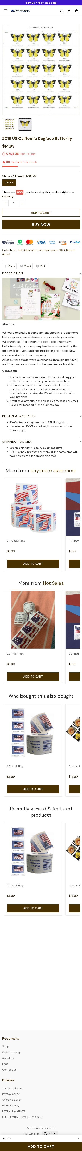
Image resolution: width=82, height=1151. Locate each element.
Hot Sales (24, 250)
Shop (5, 1046)
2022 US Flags (16, 541)
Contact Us (9, 1069)
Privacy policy (11, 1094)
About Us (8, 1058)
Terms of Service (12, 1088)
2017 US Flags (15, 653)
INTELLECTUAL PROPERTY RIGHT (22, 1117)
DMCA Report (32, 1134)
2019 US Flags (15, 766)
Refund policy (10, 1105)
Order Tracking (11, 1052)
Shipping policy (12, 1099)
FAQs (5, 1064)
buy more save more (44, 250)
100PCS (31, 176)
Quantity (7, 196)
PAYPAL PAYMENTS (13, 1111)
